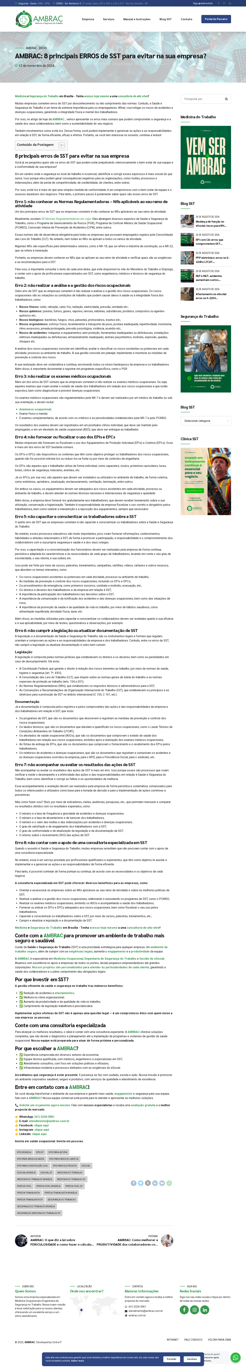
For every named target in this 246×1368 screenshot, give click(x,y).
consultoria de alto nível (133, 96)
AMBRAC (31, 48)
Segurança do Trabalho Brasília (36, 1206)
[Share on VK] (162, 1183)
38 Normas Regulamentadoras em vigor (66, 219)
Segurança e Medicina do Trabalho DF (38, 1213)
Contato (186, 19)
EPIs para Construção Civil (32, 1166)
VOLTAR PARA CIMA (219, 1339)
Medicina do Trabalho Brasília (34, 1179)
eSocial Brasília (26, 1172)
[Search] (226, 99)
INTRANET (173, 1339)
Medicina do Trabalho (69, 1172)
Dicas (43, 48)
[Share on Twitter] (141, 1183)
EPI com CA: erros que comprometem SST (209, 241)
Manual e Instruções (137, 19)
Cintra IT (57, 1342)
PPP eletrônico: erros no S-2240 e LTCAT (212, 259)
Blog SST (166, 19)
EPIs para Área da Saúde (30, 1159)
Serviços (108, 19)
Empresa (88, 19)
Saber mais (77, 1360)
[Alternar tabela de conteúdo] (60, 145)
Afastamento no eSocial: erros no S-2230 (211, 296)
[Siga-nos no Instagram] (194, 1309)
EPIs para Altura (58, 1152)
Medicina (20, 96)
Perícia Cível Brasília (48, 1186)
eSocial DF (46, 1172)
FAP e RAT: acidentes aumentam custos (209, 278)
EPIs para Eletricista (65, 1166)
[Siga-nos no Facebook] (184, 1309)
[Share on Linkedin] (155, 1183)
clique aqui (41, 1125)
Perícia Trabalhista (28, 1193)
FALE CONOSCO (193, 1339)
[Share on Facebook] (134, 1183)
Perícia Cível (24, 1186)
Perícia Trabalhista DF (30, 1199)
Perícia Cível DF (74, 1186)
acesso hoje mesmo (96, 96)
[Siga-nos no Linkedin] (204, 1309)
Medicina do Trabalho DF (71, 1179)
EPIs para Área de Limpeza (63, 1159)
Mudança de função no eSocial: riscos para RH (210, 223)
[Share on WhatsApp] (169, 1183)
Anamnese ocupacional (35, 409)
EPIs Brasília (24, 1152)
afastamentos (64, 993)
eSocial (86, 1166)
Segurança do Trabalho (44, 96)
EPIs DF (40, 1152)
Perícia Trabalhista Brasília (61, 1193)
